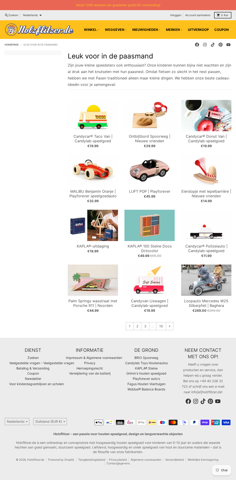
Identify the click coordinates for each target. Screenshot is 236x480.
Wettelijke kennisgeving (203, 459)
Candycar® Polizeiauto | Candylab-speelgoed (206, 248)
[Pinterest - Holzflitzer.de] (221, 45)
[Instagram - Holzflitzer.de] (205, 45)
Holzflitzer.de (35, 459)
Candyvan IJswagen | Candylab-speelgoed (149, 303)
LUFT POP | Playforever (149, 191)
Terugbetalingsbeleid (91, 459)
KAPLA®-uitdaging (93, 246)
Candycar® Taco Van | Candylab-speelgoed (93, 138)
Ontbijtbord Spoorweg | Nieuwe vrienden (149, 138)
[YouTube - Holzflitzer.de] (228, 45)
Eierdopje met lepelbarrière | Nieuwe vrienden (206, 193)
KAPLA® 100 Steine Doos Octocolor (150, 248)
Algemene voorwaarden (146, 459)
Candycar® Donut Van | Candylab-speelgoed (206, 138)
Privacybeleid (118, 459)
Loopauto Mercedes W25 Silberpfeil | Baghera (206, 303)
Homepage (12, 44)
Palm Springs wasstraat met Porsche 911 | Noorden (92, 303)
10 (161, 326)
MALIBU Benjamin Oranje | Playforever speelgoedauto (93, 193)
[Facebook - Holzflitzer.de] (197, 45)
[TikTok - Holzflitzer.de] (213, 45)
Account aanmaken (197, 15)
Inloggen (175, 15)
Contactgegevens (118, 463)
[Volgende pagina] (169, 326)
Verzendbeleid (174, 459)
